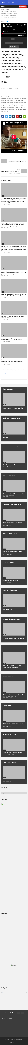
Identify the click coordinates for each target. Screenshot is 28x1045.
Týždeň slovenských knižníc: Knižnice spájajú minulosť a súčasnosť (12, 666)
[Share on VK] (20, 116)
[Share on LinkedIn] (10, 116)
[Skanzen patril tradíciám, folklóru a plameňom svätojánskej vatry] (14, 308)
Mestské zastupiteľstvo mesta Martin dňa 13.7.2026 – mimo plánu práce (13, 523)
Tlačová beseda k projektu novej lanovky (13, 464)
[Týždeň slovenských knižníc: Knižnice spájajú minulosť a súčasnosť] (14, 658)
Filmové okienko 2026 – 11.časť (10, 580)
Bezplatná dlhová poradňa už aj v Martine (13, 780)
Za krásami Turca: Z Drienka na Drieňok (12, 752)
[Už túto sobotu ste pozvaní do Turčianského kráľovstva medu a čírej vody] (14, 687)
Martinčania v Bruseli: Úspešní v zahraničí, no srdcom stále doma (13, 494)
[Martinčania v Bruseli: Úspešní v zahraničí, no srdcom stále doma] (14, 486)
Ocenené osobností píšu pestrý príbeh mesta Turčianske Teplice (12, 552)
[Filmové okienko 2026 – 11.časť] (14, 573)
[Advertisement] (14, 931)
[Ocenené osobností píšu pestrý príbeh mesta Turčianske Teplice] (14, 544)
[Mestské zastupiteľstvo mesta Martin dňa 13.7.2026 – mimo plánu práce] (14, 515)
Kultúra (10, 88)
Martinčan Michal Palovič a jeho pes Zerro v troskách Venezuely (13, 724)
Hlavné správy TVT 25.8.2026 (9, 1016)
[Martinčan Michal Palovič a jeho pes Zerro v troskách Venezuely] (14, 716)
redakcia (8, 76)
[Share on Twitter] (6, 116)
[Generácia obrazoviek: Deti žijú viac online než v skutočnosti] (14, 600)
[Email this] (24, 116)
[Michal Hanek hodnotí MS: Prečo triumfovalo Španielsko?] (14, 428)
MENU (3, 6)
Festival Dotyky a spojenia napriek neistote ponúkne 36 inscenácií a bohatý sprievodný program (12, 361)
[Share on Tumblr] (13, 116)
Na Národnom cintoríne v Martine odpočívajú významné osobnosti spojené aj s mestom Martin (14, 637)
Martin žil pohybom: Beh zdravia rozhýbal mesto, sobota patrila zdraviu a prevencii (13, 407)
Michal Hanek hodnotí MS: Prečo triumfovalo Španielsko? (14, 436)
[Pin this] (17, 116)
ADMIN (11, 1042)
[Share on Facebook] (2, 116)
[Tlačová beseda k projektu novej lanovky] (14, 457)
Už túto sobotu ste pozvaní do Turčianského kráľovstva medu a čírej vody (14, 695)
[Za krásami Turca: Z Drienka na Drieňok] (14, 745)
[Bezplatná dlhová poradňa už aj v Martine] (14, 772)
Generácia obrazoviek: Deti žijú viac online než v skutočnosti (13, 608)
